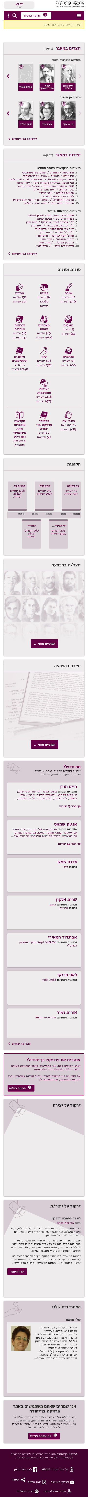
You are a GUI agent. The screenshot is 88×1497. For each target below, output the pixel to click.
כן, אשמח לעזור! (43, 1435)
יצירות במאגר (68, 155)
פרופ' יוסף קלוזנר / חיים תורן (55, 235)
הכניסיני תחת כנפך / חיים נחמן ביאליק (49, 203)
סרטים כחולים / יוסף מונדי (56, 193)
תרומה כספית (35, 14)
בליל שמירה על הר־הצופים (35, 798)
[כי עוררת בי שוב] (29, 791)
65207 (19, 4)
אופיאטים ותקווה (45, 1017)
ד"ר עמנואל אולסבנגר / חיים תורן (52, 225)
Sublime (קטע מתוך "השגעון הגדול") (48, 943)
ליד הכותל (60, 798)
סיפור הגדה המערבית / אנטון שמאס (51, 215)
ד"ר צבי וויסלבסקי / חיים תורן (54, 229)
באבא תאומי (54, 832)
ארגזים (64, 908)
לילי (65, 867)
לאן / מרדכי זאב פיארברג (57, 196)
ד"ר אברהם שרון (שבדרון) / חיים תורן (50, 222)
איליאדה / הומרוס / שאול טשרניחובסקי (48, 176)
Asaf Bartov (65, 1223)
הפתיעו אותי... (44, 643)
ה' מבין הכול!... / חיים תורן (56, 242)
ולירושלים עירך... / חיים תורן (55, 246)
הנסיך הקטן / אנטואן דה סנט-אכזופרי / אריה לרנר (41, 179)
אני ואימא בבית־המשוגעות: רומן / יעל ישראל (45, 183)
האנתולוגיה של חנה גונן (42, 829)
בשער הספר (49, 791)
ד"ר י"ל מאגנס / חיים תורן (57, 232)
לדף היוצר (17, 1271)
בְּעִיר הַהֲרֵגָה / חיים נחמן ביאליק (53, 189)
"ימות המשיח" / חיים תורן (57, 239)
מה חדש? (72, 767)
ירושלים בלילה (46, 795)
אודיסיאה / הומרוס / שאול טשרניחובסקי (48, 172)
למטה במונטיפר (34, 832)
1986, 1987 (49, 980)
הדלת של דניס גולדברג (45, 836)
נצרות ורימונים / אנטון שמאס (55, 218)
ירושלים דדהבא (67, 795)
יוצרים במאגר (68, 48)
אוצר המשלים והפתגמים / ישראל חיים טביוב (45, 186)
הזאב (53, 904)
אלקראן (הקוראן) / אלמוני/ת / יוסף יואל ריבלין (43, 200)
